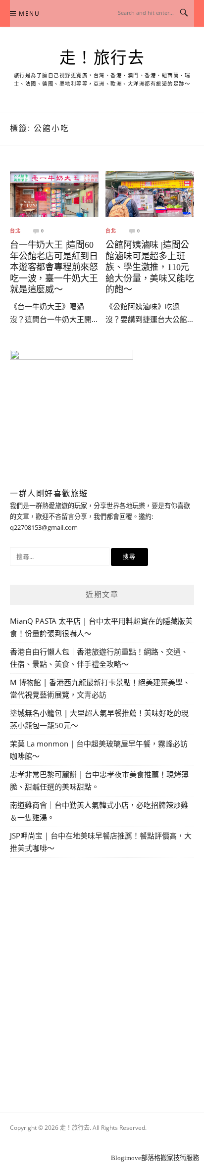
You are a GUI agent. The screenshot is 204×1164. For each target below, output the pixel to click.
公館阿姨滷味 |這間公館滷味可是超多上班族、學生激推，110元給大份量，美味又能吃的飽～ (149, 267)
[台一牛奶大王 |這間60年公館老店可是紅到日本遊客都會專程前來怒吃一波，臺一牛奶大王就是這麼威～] (54, 193)
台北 (15, 231)
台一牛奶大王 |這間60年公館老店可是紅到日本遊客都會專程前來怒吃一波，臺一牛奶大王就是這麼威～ (54, 267)
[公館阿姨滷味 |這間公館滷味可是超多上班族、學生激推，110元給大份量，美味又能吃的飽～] (149, 193)
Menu (29, 13)
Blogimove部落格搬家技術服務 (155, 1158)
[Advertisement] (102, 973)
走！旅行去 (102, 58)
